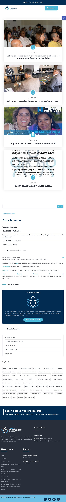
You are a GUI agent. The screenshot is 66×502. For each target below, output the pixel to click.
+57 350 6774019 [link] (46, 438)
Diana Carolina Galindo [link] (30, 372)
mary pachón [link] (43, 386)
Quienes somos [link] (6, 461)
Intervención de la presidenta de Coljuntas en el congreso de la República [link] (24, 259)
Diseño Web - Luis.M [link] (29, 497)
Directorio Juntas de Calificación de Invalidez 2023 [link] (11, 470)
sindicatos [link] (59, 393)
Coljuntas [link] (8, 345)
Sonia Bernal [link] (7, 397)
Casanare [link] (59, 368)
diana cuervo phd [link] (57, 372)
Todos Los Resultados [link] (9, 227)
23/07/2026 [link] (27, 457)
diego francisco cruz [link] (41, 375)
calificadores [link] (37, 368)
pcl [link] (48, 390)
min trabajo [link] (24, 390)
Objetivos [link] (4, 458)
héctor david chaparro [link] (44, 379)
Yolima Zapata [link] (30, 397)
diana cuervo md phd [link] (44, 372)
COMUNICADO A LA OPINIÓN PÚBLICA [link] (33, 186)
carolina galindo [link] (49, 368)
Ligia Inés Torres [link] (8, 386)
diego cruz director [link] (25, 375)
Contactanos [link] (51, 8)
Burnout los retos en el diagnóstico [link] (11, 481)
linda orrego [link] (19, 386)
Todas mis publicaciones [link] (33, 319)
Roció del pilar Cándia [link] (9, 263)
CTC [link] (14, 372)
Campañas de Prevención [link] (12, 341)
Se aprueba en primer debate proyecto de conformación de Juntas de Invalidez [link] (33, 270)
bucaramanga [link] (13, 368)
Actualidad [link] (33, 52)
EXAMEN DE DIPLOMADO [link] (11, 231)
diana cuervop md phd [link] (9, 375)
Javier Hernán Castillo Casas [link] (11, 257)
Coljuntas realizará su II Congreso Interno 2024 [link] (33, 144)
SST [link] (15, 397)
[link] (64, 18)
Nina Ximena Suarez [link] (37, 390)
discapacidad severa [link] (57, 375)
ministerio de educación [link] (56, 386)
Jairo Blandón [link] (58, 379)
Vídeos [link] (7, 353)
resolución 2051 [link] (48, 393)
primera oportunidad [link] (9, 393)
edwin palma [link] (20, 379)
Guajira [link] (30, 379)
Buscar (60, 206)
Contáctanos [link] (5, 474)
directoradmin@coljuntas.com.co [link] (34, 2)
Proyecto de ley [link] (23, 393)
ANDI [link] (5, 368)
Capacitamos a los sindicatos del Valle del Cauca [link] (25, 266)
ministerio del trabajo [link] (10, 390)
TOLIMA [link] (21, 397)
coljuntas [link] (7, 372)
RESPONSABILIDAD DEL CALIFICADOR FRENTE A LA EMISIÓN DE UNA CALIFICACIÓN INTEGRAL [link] (33, 277)
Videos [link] (3, 489)
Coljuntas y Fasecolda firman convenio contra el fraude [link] (33, 101)
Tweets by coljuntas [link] (8, 213)
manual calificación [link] (31, 386)
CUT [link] (19, 372)
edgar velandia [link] (8, 379)
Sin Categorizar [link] (10, 349)
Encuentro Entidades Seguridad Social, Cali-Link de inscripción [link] (11, 485)
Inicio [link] (2, 455)
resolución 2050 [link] (36, 393)
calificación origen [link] (26, 368)
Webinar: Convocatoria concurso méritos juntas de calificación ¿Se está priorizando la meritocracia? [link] (33, 236)
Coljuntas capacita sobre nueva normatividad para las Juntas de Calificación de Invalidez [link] (33, 57)
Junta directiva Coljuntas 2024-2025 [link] (11, 465)
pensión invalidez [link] (58, 390)
